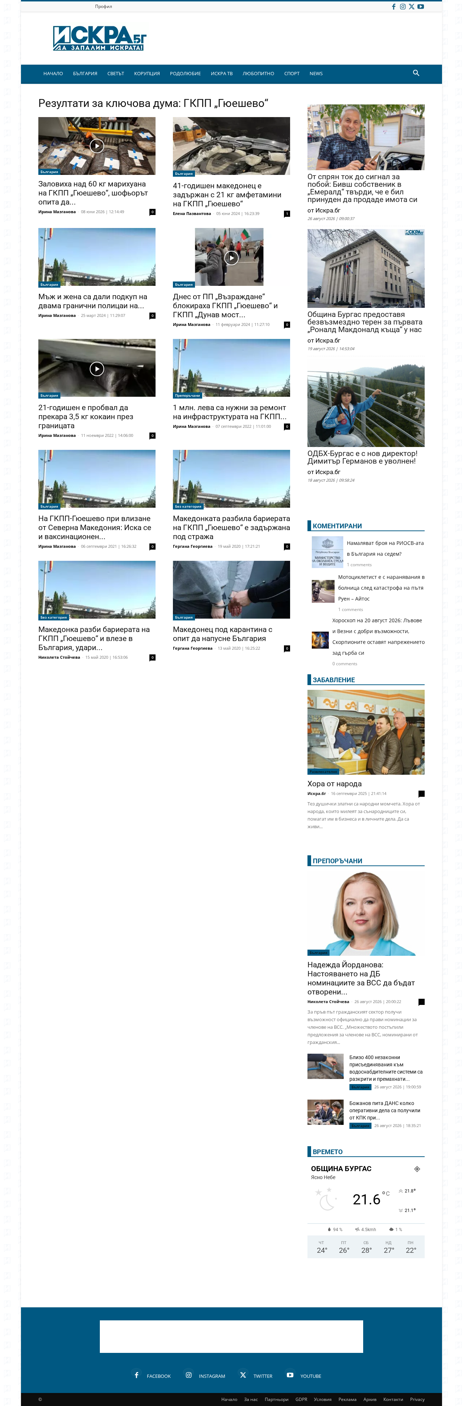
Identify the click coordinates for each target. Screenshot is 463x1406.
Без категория (188, 506)
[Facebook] (394, 6)
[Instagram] (403, 6)
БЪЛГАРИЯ (85, 73)
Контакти (393, 1399)
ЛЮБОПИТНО (258, 73)
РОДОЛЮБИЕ (185, 73)
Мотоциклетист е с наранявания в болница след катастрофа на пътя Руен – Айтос (381, 587)
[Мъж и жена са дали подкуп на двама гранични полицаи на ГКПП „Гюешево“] (97, 258)
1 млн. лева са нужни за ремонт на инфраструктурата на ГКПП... (230, 412)
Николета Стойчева (59, 657)
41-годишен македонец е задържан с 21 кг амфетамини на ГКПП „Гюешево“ (227, 194)
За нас (251, 1399)
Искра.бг (316, 793)
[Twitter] (412, 6)
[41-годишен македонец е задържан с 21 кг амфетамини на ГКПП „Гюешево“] (231, 147)
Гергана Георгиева (193, 546)
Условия (323, 1399)
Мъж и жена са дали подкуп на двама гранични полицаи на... (92, 301)
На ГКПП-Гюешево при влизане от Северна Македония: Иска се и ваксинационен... (94, 527)
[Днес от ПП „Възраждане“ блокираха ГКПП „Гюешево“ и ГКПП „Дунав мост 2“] (231, 258)
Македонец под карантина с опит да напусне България (222, 634)
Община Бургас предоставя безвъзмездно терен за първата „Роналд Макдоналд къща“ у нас (364, 322)
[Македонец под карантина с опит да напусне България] (231, 590)
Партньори (277, 1399)
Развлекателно (323, 771)
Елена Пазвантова (192, 213)
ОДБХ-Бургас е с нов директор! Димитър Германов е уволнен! (362, 457)
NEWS (316, 73)
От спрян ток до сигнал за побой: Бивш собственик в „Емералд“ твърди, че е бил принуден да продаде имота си (362, 188)
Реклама (348, 1399)
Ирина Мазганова (57, 211)
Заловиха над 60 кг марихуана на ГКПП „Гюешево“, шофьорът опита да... (93, 193)
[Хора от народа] (366, 732)
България (49, 171)
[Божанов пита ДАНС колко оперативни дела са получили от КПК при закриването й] (325, 1112)
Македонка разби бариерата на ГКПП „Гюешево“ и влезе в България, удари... (94, 638)
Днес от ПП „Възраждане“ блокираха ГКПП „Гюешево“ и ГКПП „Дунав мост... (225, 305)
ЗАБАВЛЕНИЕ (334, 680)
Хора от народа (334, 783)
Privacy (417, 1399)
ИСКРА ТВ (222, 73)
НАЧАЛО (53, 73)
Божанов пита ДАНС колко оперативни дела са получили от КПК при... (384, 1110)
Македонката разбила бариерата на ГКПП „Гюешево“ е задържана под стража (231, 527)
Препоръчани (187, 395)
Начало (229, 1399)
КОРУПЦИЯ (147, 73)
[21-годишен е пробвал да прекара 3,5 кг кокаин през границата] (97, 369)
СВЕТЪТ (115, 73)
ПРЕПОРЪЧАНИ (337, 861)
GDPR (301, 1399)
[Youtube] (421, 6)
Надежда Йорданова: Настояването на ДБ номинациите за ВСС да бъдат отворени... (361, 978)
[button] (416, 73)
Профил (103, 6)
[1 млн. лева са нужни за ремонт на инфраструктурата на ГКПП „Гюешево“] (231, 369)
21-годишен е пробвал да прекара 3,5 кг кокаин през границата (85, 416)
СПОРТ (292, 73)
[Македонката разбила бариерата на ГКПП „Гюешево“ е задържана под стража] (231, 479)
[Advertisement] (231, 1336)
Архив (370, 1399)
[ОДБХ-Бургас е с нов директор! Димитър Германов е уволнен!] (366, 403)
